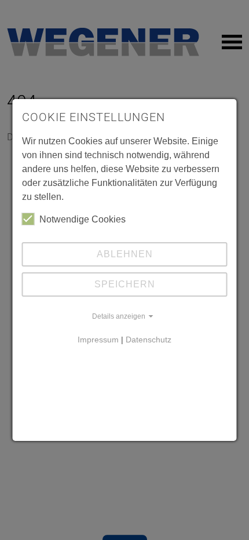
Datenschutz (148, 339)
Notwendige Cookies (82, 219)
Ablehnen (125, 254)
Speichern (124, 284)
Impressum (98, 339)
